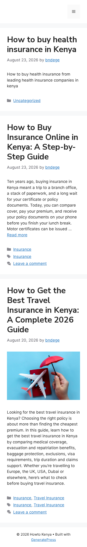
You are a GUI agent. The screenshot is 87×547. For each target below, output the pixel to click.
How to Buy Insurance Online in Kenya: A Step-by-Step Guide (42, 142)
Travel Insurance (49, 498)
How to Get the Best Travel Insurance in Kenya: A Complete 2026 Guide (43, 310)
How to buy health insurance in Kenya (42, 44)
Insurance (22, 249)
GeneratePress (43, 539)
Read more (17, 235)
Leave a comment (30, 263)
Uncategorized (27, 100)
